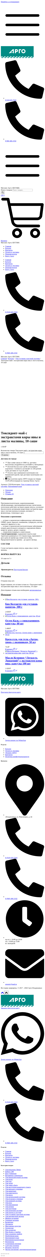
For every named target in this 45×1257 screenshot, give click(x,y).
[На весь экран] (4, 1253)
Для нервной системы (13, 1201)
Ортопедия (9, 1228)
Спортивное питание (13, 1244)
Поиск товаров (6, 190)
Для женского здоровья (13, 1189)
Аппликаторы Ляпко (13, 1170)
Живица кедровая (11, 1218)
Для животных (10, 1191)
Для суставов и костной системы (17, 1214)
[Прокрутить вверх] (2, 993)
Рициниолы (9, 1242)
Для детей (9, 1183)
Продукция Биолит (21, 570)
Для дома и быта (11, 1185)
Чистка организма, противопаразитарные (20, 1249)
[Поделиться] (6, 1253)
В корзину (5, 455)
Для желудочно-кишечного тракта (18, 1187)
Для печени (9, 1207)
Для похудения (10, 1209)
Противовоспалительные (14, 1240)
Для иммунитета (11, 1193)
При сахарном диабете (13, 1234)
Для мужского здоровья (14, 1199)
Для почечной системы (13, 1210)
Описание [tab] (9, 490)
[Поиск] (3, 192)
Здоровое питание (12, 1220)
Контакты (9, 250)
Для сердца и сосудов (13, 1212)
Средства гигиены (12, 1246)
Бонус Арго (9, 256)
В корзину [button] (9, 614)
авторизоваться (35, 590)
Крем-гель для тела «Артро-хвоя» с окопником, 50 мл (21, 641)
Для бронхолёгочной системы (16, 1177)
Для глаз (8, 1181)
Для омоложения (11, 1205)
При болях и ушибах (13, 1232)
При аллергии (10, 1230)
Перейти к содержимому (10, 2)
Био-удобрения (10, 1173)
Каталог (8, 248)
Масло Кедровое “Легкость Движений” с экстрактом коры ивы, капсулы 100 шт (23, 660)
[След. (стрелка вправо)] (4, 1255)
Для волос (9, 1179)
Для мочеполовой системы (15, 1197)
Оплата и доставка (12, 252)
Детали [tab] (8, 492)
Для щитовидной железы (14, 1216)
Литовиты (9, 1224)
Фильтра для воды (12, 1247)
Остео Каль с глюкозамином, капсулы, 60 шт (22, 622)
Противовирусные (15, 486)
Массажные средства (13, 1226)
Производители (11, 254)
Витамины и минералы (14, 1175)
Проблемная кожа (11, 1236)
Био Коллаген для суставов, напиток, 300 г (21, 605)
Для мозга (9, 1195)
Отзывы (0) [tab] (9, 494)
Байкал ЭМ (9, 1172)
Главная (8, 246)
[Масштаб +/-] (2, 1253)
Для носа (8, 1203)
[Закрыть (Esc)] (8, 1253)
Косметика (9, 1222)
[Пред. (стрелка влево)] (2, 1255)
